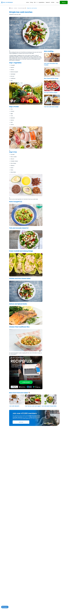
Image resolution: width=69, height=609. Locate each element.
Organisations (41, 2)
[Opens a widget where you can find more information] (5, 607)
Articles (52, 2)
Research (48, 2)
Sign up (63, 2)
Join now (21, 422)
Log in (57, 2)
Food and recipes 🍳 (22, 8)
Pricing (31, 2)
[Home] (7, 2)
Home (27, 2)
